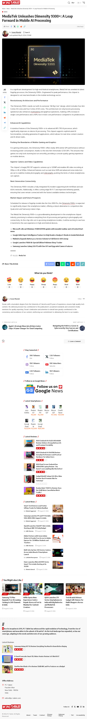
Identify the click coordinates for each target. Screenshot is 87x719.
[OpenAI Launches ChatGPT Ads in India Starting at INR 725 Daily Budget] (58, 529)
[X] (53, 356)
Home (3, 8)
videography (48, 173)
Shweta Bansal (30, 569)
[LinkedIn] (53, 372)
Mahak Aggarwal (31, 511)
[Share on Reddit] (21, 26)
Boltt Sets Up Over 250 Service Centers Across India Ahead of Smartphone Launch (37, 552)
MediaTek (22, 255)
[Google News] (33, 372)
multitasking (35, 112)
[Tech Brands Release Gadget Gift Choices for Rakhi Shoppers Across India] (75, 589)
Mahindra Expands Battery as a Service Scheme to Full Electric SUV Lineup (40, 239)
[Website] (84, 298)
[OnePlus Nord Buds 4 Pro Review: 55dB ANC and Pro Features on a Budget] (7, 669)
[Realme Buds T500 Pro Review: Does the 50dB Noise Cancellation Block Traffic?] (29, 491)
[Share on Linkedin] (4, 112)
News (8, 8)
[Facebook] (33, 356)
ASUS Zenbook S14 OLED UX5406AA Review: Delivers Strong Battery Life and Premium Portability (48, 443)
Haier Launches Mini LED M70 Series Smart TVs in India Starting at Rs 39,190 (36, 564)
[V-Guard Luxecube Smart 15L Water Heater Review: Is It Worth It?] (7, 659)
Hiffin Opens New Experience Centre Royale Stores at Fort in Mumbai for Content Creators (32, 602)
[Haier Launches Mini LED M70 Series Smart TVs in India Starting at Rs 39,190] (58, 565)
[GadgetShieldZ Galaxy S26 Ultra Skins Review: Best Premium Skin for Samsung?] (29, 479)
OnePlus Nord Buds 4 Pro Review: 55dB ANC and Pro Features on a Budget (39, 666)
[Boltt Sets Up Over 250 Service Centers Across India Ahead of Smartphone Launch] (58, 553)
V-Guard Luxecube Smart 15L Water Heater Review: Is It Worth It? (36, 656)
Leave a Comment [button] (75, 341)
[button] (69, 3)
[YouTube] (77, 706)
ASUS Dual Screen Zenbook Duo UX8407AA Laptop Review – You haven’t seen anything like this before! (49, 466)
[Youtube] (53, 364)
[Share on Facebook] (11, 26)
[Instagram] (33, 364)
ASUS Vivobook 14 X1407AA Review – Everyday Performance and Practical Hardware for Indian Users (48, 455)
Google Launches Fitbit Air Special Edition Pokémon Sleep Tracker (37, 242)
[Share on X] (14, 26)
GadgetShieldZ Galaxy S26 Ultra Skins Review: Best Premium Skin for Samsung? (49, 478)
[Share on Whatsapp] (17, 26)
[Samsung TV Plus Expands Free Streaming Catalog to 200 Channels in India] (11, 589)
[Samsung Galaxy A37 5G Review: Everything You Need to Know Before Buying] (7, 649)
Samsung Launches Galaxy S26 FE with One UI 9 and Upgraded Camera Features (43, 246)
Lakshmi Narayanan (32, 557)
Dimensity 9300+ (68, 203)
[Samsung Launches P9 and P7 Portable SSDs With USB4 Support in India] (58, 519)
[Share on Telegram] (4, 122)
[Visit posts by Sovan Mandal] (5, 34)
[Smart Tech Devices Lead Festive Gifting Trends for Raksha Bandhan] (58, 509)
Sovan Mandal (16, 32)
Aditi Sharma (29, 531)
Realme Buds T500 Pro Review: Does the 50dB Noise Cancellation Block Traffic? (48, 490)
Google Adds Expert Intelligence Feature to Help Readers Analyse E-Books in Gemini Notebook (48, 235)
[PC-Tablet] (11, 2)
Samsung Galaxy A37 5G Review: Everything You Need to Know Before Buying (40, 646)
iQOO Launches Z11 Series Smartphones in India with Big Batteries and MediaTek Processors (53, 602)
